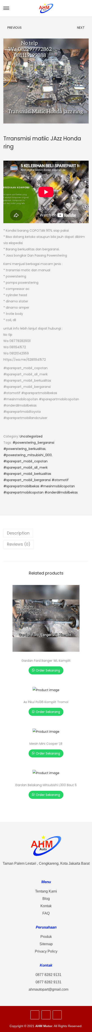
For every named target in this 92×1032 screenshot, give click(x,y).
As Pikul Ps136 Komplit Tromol (45, 702)
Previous (14, 27)
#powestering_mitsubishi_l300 (27, 455)
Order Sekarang (48, 670)
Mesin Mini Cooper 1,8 (45, 743)
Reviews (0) (18, 544)
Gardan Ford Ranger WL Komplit (46, 660)
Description (18, 533)
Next (81, 27)
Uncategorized (31, 436)
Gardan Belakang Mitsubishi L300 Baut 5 (46, 785)
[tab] (46, 533)
